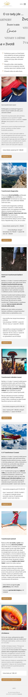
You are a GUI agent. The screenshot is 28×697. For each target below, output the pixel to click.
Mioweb (20, 694)
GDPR (14, 688)
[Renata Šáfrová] (7, 4)
